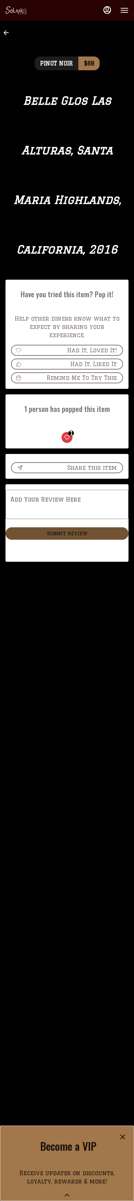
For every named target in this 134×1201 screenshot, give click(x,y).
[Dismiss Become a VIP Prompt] (122, 1137)
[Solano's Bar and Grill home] (36, 10)
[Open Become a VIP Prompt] (67, 1195)
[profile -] (107, 10)
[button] (8, 32)
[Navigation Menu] (124, 10)
